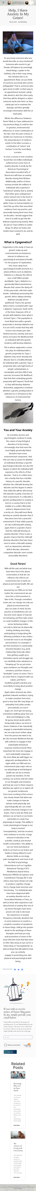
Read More (17, 1125)
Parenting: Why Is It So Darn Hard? (17, 1087)
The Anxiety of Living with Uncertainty (18, 1147)
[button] (15, 969)
